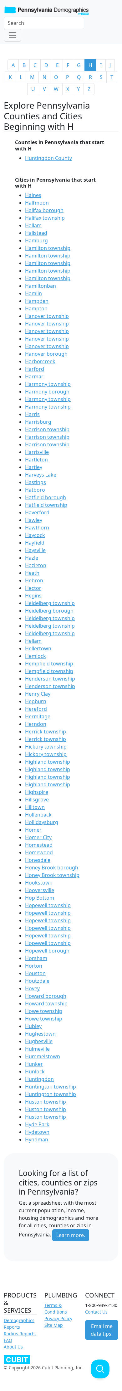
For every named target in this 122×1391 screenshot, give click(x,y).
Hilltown (35, 807)
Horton (33, 965)
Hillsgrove (37, 799)
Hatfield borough (45, 497)
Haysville (35, 550)
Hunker (34, 1063)
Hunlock (35, 1071)
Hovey (32, 988)
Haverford (37, 512)
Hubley (33, 1026)
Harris (32, 414)
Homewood (39, 852)
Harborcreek (40, 361)
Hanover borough (46, 353)
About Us (13, 1347)
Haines (33, 195)
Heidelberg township (50, 603)
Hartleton (36, 459)
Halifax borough (44, 210)
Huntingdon (39, 1079)
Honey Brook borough (51, 867)
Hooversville (39, 890)
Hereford (36, 708)
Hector (33, 588)
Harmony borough (47, 391)
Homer (33, 829)
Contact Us (96, 1312)
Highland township (47, 761)
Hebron (34, 580)
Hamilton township (47, 248)
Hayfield (34, 542)
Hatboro (35, 489)
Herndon (35, 724)
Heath (32, 572)
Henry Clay (37, 693)
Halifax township (45, 217)
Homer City (38, 837)
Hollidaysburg (41, 822)
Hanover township (47, 316)
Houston (35, 973)
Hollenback (38, 814)
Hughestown (40, 1033)
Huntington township (50, 1086)
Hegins (33, 595)
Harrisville (37, 452)
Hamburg (36, 240)
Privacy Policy (58, 1318)
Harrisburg (38, 421)
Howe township (43, 1011)
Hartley (33, 467)
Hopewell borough (47, 950)
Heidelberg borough (49, 610)
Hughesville (39, 1041)
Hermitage (37, 716)
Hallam (33, 225)
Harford (34, 368)
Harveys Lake (40, 474)
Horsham (36, 958)
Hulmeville (37, 1048)
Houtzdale (37, 980)
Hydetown (37, 1131)
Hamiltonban (40, 285)
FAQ (8, 1340)
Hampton (36, 308)
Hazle (31, 557)
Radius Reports (20, 1334)
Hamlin (33, 293)
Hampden (36, 300)
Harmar (34, 376)
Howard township (46, 1003)
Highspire (36, 792)
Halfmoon (37, 202)
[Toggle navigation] (12, 35)
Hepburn (35, 701)
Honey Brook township (52, 875)
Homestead (39, 844)
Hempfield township (49, 663)
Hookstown (39, 882)
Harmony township (48, 384)
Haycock (35, 535)
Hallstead (36, 232)
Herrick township (45, 731)
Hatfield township (46, 504)
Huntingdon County (48, 158)
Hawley (33, 520)
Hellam (33, 640)
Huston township (45, 1101)
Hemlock (35, 656)
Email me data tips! (102, 1330)
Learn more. (70, 1235)
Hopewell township (48, 905)
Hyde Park (37, 1124)
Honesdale (37, 860)
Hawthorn (37, 527)
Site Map (53, 1325)
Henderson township (50, 678)
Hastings (35, 482)
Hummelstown (42, 1056)
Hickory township (46, 746)
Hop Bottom (39, 897)
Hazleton (35, 565)
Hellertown (38, 648)
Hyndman (36, 1139)
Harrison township (47, 429)
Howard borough (45, 995)
